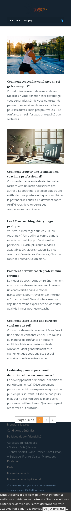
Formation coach (18, 473)
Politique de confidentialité (24, 436)
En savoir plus (57, 508)
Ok (45, 508)
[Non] (67, 509)
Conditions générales (21, 430)
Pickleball (13, 461)
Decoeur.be (38, 489)
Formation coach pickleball (24, 479)
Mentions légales (18, 424)
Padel (10, 467)
